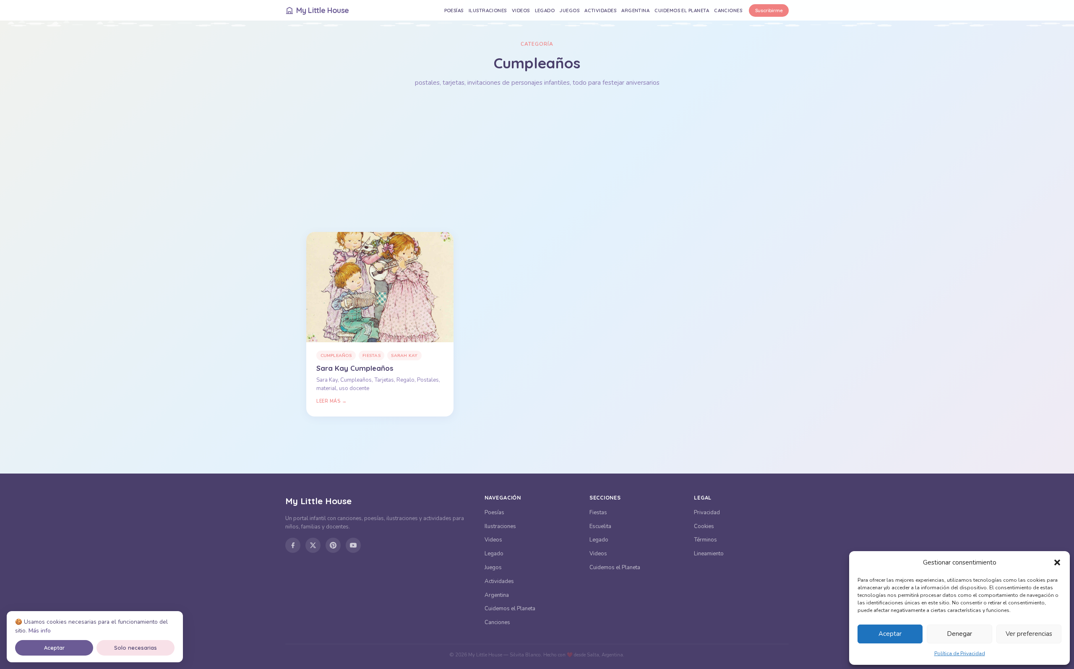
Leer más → (331, 401)
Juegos (569, 10)
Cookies (704, 526)
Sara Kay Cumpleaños (355, 368)
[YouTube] (353, 545)
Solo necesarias (135, 647)
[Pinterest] (333, 545)
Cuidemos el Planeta (681, 10)
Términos (705, 540)
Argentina (635, 10)
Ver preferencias (1029, 634)
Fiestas (371, 355)
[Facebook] (292, 545)
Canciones (728, 10)
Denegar (959, 634)
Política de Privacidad (959, 653)
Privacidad (707, 512)
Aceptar (890, 634)
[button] (1057, 562)
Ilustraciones (488, 10)
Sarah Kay (404, 355)
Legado (545, 10)
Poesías (454, 10)
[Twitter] (313, 545)
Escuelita (600, 526)
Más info (40, 631)
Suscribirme (769, 10)
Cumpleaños (336, 355)
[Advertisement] (537, 160)
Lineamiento (709, 553)
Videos (521, 10)
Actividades (600, 10)
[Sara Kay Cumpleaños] (380, 287)
